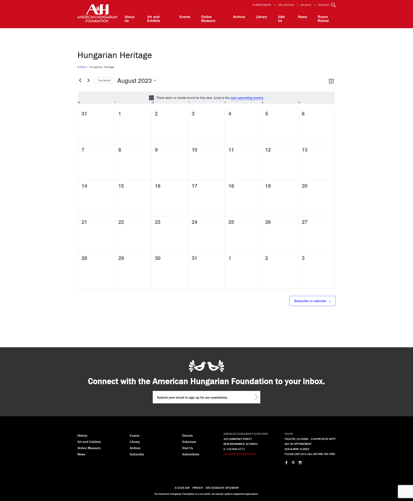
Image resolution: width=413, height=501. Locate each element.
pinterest (293, 462)
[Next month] (88, 80)
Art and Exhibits (153, 18)
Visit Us (281, 18)
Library (261, 16)
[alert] (206, 98)
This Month (104, 80)
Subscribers (262, 4)
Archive (239, 16)
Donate (306, 4)
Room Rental (323, 18)
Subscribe (137, 454)
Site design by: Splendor (222, 488)
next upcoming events (246, 97)
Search (323, 4)
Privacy (198, 488)
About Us (130, 18)
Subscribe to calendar (310, 301)
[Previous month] (80, 80)
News (302, 16)
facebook (286, 462)
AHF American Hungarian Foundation (97, 14)
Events (184, 16)
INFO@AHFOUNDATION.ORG (239, 454)
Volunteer (286, 4)
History (82, 435)
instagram (300, 462)
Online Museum (208, 18)
